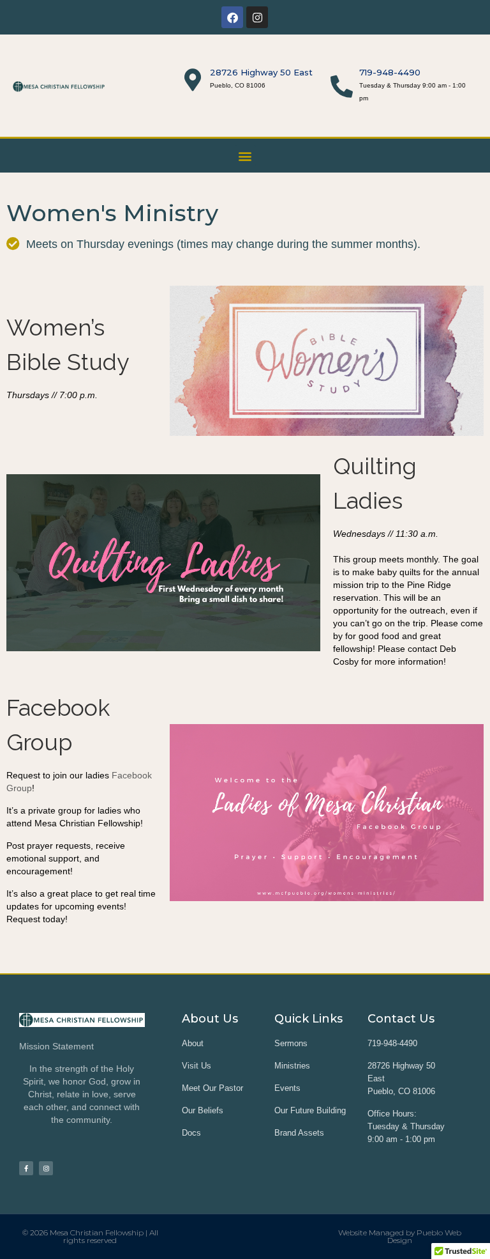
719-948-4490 (389, 72)
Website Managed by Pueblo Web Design (399, 1236)
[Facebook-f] (26, 1168)
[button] (245, 155)
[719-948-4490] (341, 86)
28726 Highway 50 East (261, 72)
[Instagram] (257, 17)
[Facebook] (232, 17)
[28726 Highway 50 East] (192, 79)
